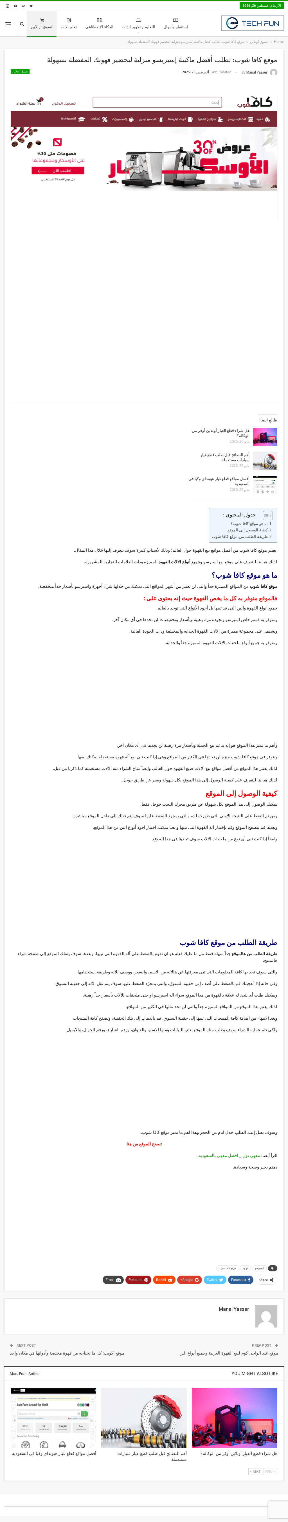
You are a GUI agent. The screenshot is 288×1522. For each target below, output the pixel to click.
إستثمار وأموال (175, 27)
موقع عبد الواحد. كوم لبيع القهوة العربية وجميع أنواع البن (228, 1353)
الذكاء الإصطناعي (99, 27)
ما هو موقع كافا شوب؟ (249, 524)
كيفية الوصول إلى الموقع (247, 530)
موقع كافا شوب (227, 1268)
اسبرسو (259, 1268)
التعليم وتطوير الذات (138, 27)
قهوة (245, 1268)
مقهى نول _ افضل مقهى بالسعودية (229, 1155)
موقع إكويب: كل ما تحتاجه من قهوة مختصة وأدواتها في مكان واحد (67, 1353)
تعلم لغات (69, 27)
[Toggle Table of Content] (265, 515)
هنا (129, 1144)
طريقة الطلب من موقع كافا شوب (240, 536)
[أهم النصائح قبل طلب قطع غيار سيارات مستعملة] (265, 461)
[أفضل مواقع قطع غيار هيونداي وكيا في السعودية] (265, 485)
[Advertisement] (144, 270)
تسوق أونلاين (41, 27)
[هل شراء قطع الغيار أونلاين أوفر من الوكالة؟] (265, 437)
